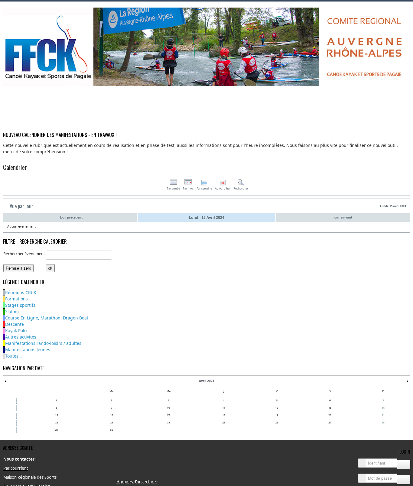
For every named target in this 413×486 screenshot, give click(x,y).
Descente (14, 324)
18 (223, 415)
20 (329, 415)
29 (56, 430)
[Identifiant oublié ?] (403, 464)
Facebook (405, 94)
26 (276, 422)
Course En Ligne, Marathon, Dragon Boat (46, 318)
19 (276, 415)
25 (223, 422)
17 (168, 415)
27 (329, 422)
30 (111, 430)
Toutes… (13, 356)
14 (383, 408)
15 (56, 415)
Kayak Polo (16, 330)
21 (383, 415)
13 (329, 408)
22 (56, 422)
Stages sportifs (20, 305)
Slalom (12, 311)
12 (276, 408)
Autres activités (20, 337)
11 (223, 408)
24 (168, 422)
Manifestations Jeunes (27, 349)
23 (111, 422)
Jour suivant (342, 217)
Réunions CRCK (20, 292)
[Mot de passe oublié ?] (403, 479)
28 (383, 422)
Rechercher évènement (24, 253)
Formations (16, 299)
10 (168, 408)
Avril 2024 (206, 381)
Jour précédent (71, 217)
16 (111, 415)
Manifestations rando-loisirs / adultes (43, 343)
